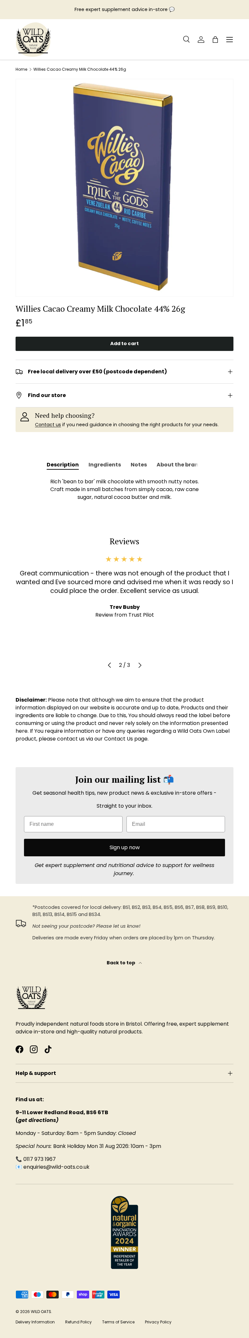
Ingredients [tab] (105, 464)
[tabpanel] (124, 489)
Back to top (121, 962)
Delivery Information (35, 1322)
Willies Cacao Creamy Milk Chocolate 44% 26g (79, 69)
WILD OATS (41, 1311)
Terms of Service (118, 1322)
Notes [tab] (139, 464)
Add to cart (124, 343)
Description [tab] (63, 464)
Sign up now (125, 847)
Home (21, 69)
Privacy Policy (158, 1322)
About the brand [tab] (179, 464)
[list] (124, 187)
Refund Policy (78, 1322)
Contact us (48, 424)
